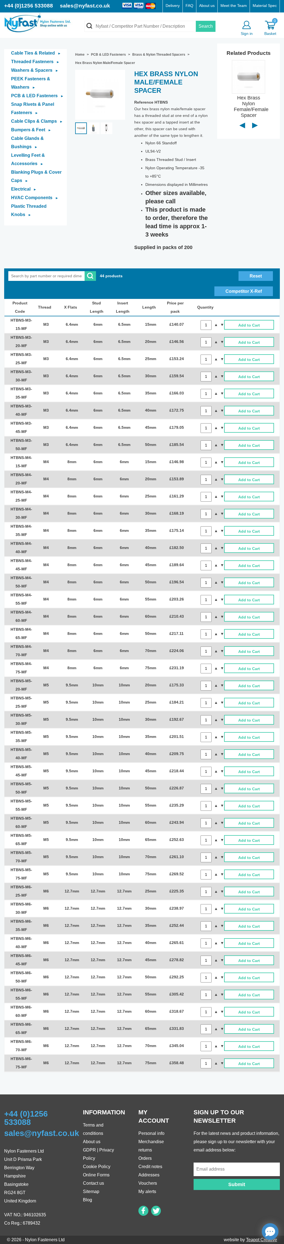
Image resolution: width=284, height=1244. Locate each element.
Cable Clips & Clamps (37, 121)
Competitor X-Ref (243, 291)
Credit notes (150, 1166)
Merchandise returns (151, 1145)
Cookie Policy (96, 1166)
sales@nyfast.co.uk (85, 6)
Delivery (173, 6)
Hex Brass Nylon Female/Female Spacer (251, 106)
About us (207, 6)
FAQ (189, 6)
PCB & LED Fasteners (37, 95)
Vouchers (147, 1183)
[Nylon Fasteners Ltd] (38, 22)
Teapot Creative (261, 1239)
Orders (145, 1158)
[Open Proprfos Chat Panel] (270, 1231)
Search (206, 26)
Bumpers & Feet (31, 129)
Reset (256, 276)
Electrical (24, 189)
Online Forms (96, 1175)
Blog (87, 1199)
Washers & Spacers (35, 70)
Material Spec (265, 6)
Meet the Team (233, 6)
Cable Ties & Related (36, 53)
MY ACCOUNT (153, 1116)
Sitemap (91, 1191)
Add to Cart (249, 325)
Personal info (151, 1133)
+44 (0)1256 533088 (29, 6)
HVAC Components (35, 197)
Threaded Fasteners (35, 61)
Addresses (148, 1175)
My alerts (147, 1191)
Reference (143, 102)
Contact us (93, 1183)
